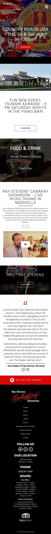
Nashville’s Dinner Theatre (25, 426)
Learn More (26, 162)
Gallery (25, 415)
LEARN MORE (25, 47)
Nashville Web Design (23, 531)
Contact (25, 438)
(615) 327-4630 (25, 471)
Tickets (25, 407)
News (25, 419)
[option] (25, 77)
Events (25, 422)
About (25, 411)
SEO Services (31, 531)
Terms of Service (25, 430)
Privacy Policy (25, 434)
